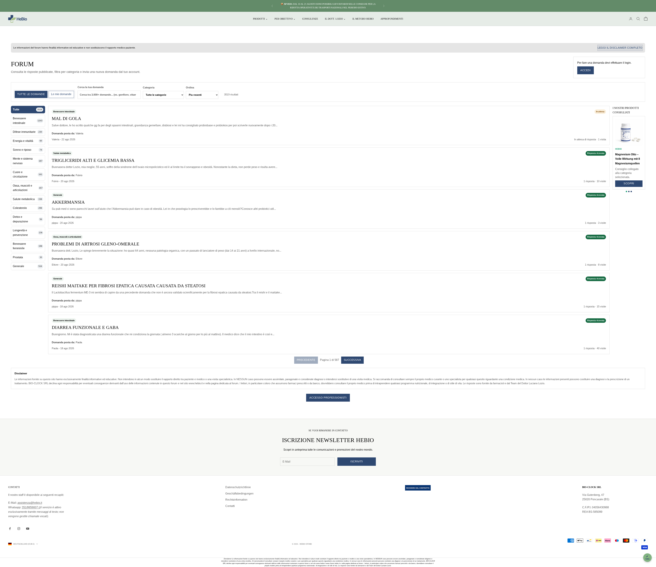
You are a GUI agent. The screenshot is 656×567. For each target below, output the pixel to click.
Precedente (306, 359)
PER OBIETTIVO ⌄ (285, 18)
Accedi (585, 70)
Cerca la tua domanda (91, 87)
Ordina (190, 87)
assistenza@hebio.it (29, 502)
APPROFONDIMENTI (391, 18)
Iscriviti (356, 461)
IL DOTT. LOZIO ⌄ (335, 18)
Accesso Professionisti (327, 397)
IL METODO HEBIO (363, 18)
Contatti (230, 506)
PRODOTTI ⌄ (260, 18)
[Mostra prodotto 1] (626, 191)
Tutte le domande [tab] (31, 94)
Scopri (629, 183)
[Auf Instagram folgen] (18, 528)
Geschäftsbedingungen (239, 493)
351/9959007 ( (30, 507)
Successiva (352, 359)
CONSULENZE (310, 18)
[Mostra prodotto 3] (631, 191)
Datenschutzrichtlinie (238, 487)
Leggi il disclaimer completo (620, 47)
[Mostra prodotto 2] (629, 191)
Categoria (148, 87)
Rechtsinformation (236, 499)
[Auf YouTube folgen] (27, 528)
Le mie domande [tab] (61, 94)
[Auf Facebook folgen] (10, 528)
